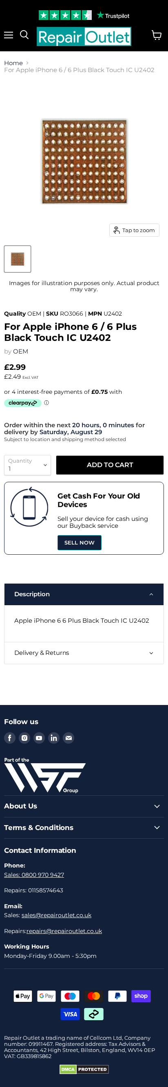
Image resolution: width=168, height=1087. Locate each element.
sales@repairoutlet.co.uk (56, 915)
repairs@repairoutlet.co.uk (64, 931)
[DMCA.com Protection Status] (84, 1072)
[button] (84, 594)
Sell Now (79, 542)
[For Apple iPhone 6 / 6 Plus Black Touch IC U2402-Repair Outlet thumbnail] (17, 259)
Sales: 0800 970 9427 (34, 874)
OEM (20, 351)
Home (13, 62)
